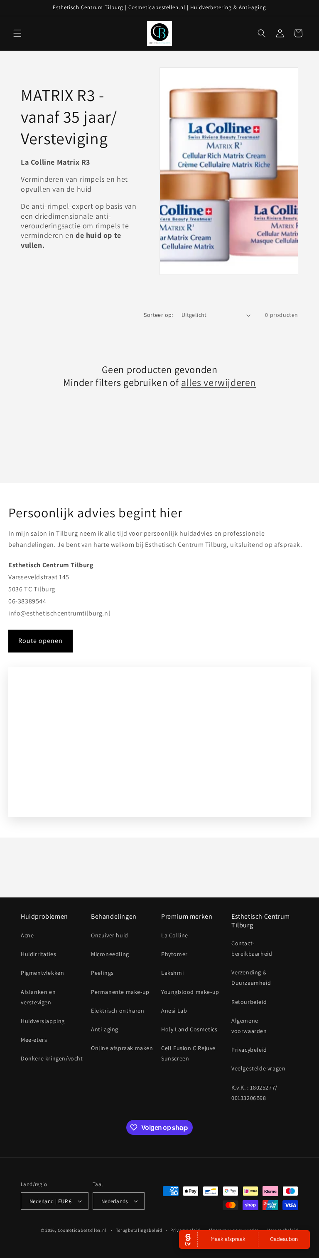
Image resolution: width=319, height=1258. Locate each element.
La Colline (174, 935)
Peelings (102, 972)
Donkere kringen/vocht (52, 1058)
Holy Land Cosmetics (189, 1029)
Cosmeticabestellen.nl (82, 1230)
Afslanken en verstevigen (38, 997)
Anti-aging (104, 1029)
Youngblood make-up (190, 992)
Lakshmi (172, 972)
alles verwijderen (218, 382)
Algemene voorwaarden (249, 1026)
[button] (17, 33)
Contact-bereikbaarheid (251, 948)
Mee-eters (34, 1039)
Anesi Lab (174, 1010)
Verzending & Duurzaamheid (251, 977)
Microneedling (110, 954)
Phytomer (174, 954)
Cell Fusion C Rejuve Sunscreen (188, 1053)
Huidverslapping (43, 1021)
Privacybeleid (249, 1049)
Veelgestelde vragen (258, 1068)
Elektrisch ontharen (117, 1010)
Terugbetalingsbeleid (139, 1230)
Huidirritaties (38, 954)
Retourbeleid (249, 1002)
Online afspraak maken (122, 1048)
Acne (27, 935)
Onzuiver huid (109, 935)
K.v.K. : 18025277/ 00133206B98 (254, 1093)
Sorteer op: (158, 315)
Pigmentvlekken (42, 972)
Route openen (40, 640)
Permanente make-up (120, 992)
